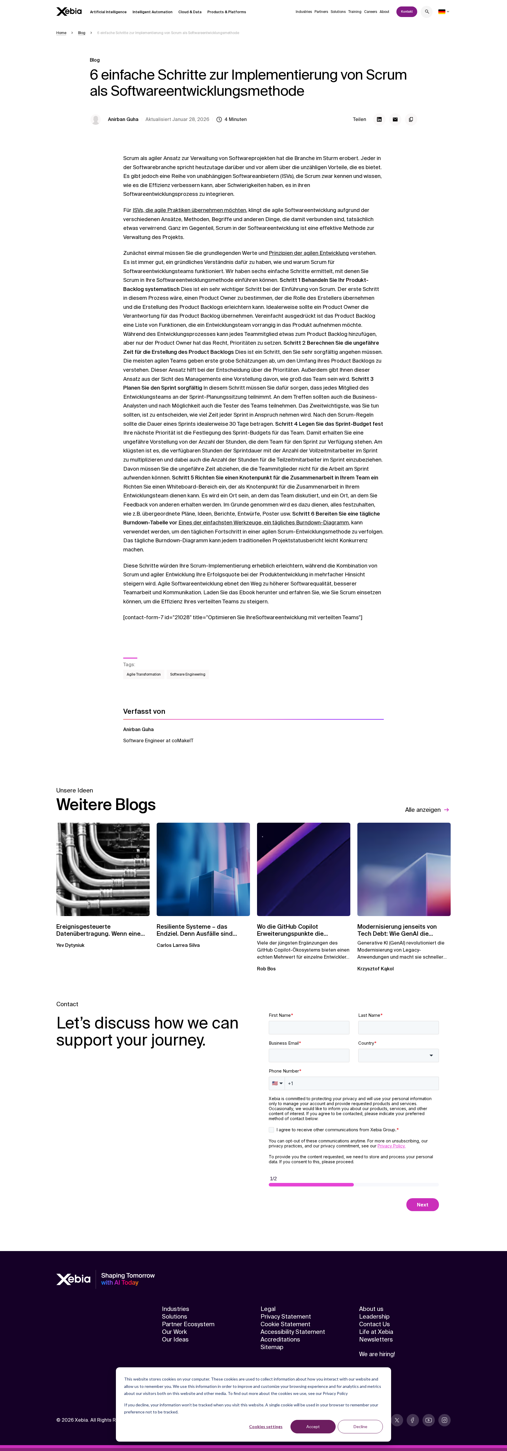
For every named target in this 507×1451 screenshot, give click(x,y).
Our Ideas (175, 1339)
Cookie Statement (285, 1324)
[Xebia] (69, 11)
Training (354, 11)
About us (371, 1309)
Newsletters (376, 1339)
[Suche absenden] (427, 12)
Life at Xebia (376, 1332)
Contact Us (374, 1324)
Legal (268, 1309)
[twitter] (397, 1420)
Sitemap (272, 1347)
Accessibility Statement (293, 1332)
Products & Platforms (226, 12)
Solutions (338, 11)
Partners (321, 11)
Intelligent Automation (153, 12)
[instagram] (444, 1420)
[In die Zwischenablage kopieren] (411, 119)
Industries (304, 11)
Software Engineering (187, 674)
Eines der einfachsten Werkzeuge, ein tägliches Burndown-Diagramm (263, 522)
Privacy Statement (286, 1316)
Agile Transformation (144, 674)
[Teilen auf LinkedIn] (379, 119)
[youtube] (428, 1420)
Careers (370, 11)
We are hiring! (377, 1354)
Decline (360, 1426)
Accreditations (280, 1339)
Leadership (374, 1316)
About (384, 11)
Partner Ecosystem (188, 1324)
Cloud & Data (190, 12)
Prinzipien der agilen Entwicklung (309, 253)
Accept (313, 1426)
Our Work (174, 1332)
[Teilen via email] (395, 119)
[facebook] (413, 1420)
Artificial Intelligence (108, 12)
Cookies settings (266, 1426)
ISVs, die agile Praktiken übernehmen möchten (189, 210)
